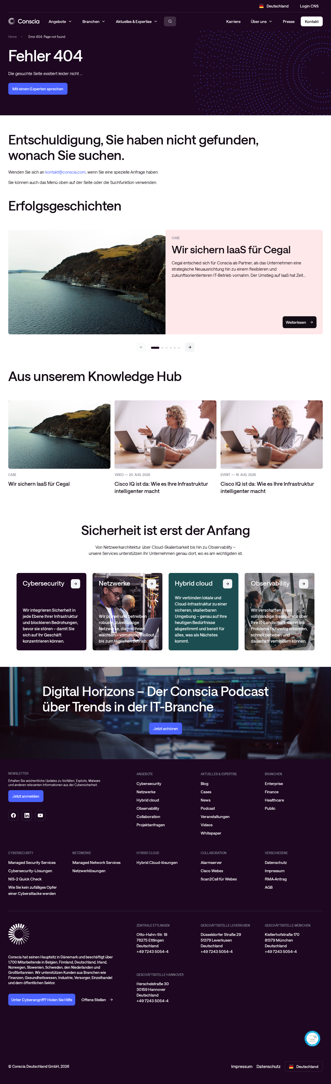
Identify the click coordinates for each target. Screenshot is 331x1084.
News (205, 800)
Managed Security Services (32, 862)
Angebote (145, 774)
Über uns (259, 21)
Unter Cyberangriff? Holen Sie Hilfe (41, 999)
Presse (289, 21)
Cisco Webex (212, 870)
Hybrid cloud (148, 800)
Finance (272, 791)
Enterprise (274, 783)
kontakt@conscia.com (65, 171)
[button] (189, 347)
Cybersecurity (149, 783)
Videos (207, 824)
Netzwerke (146, 791)
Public (270, 808)
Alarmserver (211, 862)
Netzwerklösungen (89, 870)
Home (12, 36)
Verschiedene (276, 853)
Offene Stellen (93, 999)
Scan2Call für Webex (219, 879)
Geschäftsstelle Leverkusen (225, 925)
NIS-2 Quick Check (25, 879)
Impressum (274, 870)
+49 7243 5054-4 (153, 951)
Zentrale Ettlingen (153, 925)
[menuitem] (165, 783)
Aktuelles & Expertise (219, 774)
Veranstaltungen (215, 816)
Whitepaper (211, 833)
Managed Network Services (96, 862)
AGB (269, 887)
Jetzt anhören (165, 728)
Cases (206, 791)
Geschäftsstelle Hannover (160, 974)
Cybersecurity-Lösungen (30, 870)
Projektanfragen (151, 824)
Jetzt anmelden (25, 796)
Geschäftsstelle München (288, 925)
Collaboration (148, 816)
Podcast (208, 808)
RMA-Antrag (276, 879)
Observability (148, 808)
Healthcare (274, 800)
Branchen (273, 774)
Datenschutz (276, 862)
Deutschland (278, 6)
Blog (204, 783)
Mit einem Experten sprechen (37, 88)
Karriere (233, 21)
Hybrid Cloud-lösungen (157, 862)
